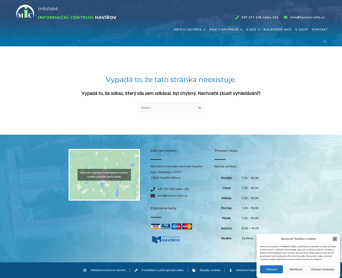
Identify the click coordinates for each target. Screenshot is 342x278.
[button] (335, 239)
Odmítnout (296, 269)
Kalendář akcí (278, 29)
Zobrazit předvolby (323, 269)
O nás (251, 29)
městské (48, 8)
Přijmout (271, 269)
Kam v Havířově (224, 29)
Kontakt (320, 29)
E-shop (302, 29)
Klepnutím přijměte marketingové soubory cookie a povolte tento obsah (104, 174)
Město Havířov (188, 29)
